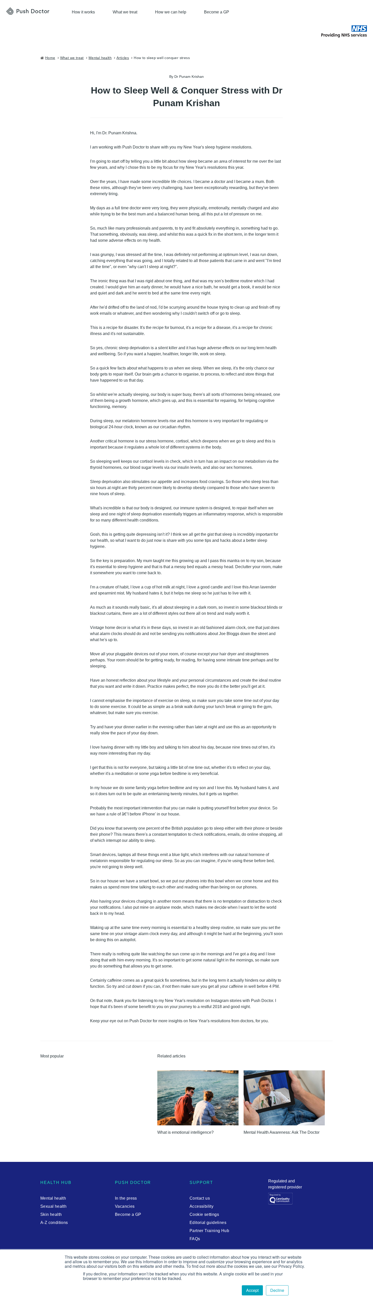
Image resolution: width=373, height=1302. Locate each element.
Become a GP (216, 12)
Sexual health (53, 1206)
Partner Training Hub (209, 1231)
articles (122, 58)
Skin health (51, 1214)
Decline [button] (277, 1290)
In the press (126, 1198)
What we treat (125, 12)
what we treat (72, 58)
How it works (83, 12)
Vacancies (125, 1206)
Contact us (200, 1198)
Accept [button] (252, 1290)
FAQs (195, 1239)
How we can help (170, 12)
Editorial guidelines (208, 1222)
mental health (100, 58)
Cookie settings (204, 1214)
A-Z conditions (54, 1222)
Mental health (53, 1198)
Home (50, 58)
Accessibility (201, 1206)
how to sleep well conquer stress (162, 58)
